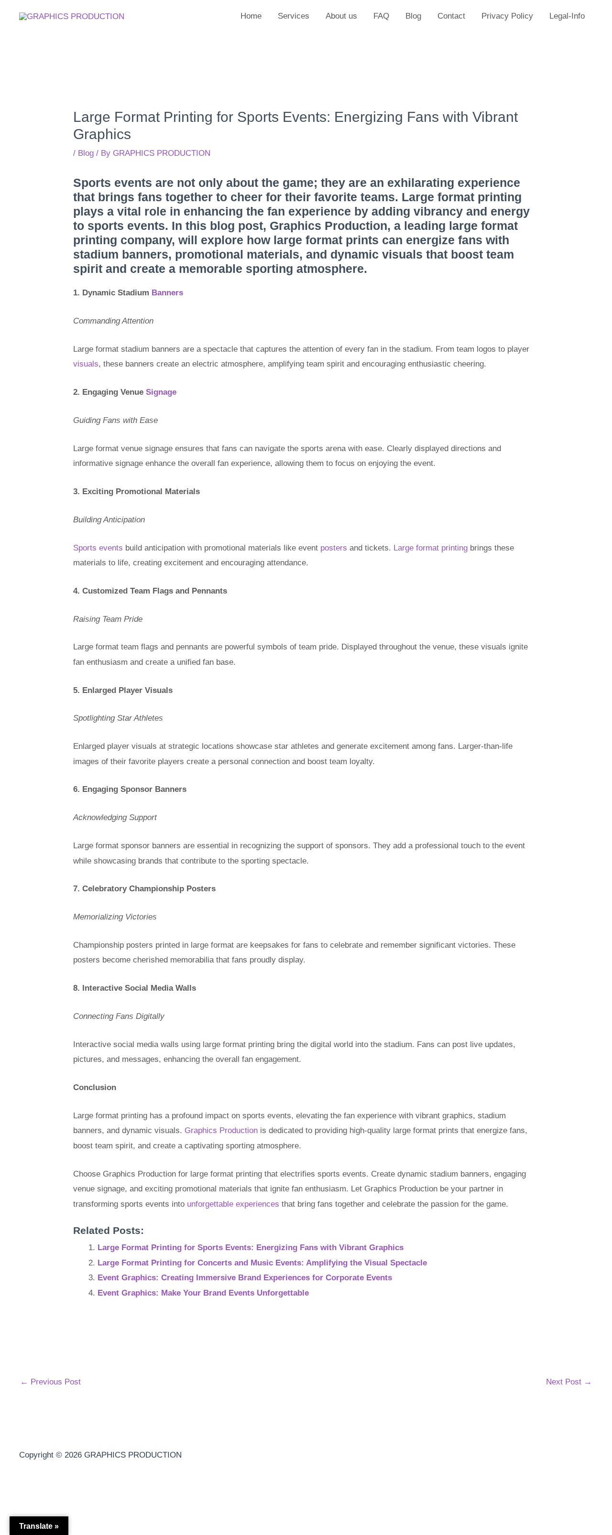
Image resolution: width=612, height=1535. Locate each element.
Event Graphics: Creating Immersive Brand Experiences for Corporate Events (245, 1277)
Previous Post (50, 1381)
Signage (161, 392)
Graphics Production (221, 1130)
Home (251, 16)
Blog (413, 16)
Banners (167, 292)
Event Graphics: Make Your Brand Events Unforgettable (203, 1292)
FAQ (381, 16)
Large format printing (430, 547)
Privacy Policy (507, 16)
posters (333, 547)
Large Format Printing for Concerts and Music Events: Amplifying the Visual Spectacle (262, 1262)
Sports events (98, 547)
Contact (451, 16)
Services (293, 16)
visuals (85, 363)
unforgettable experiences (233, 1204)
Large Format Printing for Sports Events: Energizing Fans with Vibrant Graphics (251, 1247)
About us (341, 16)
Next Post (569, 1381)
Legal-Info (567, 16)
